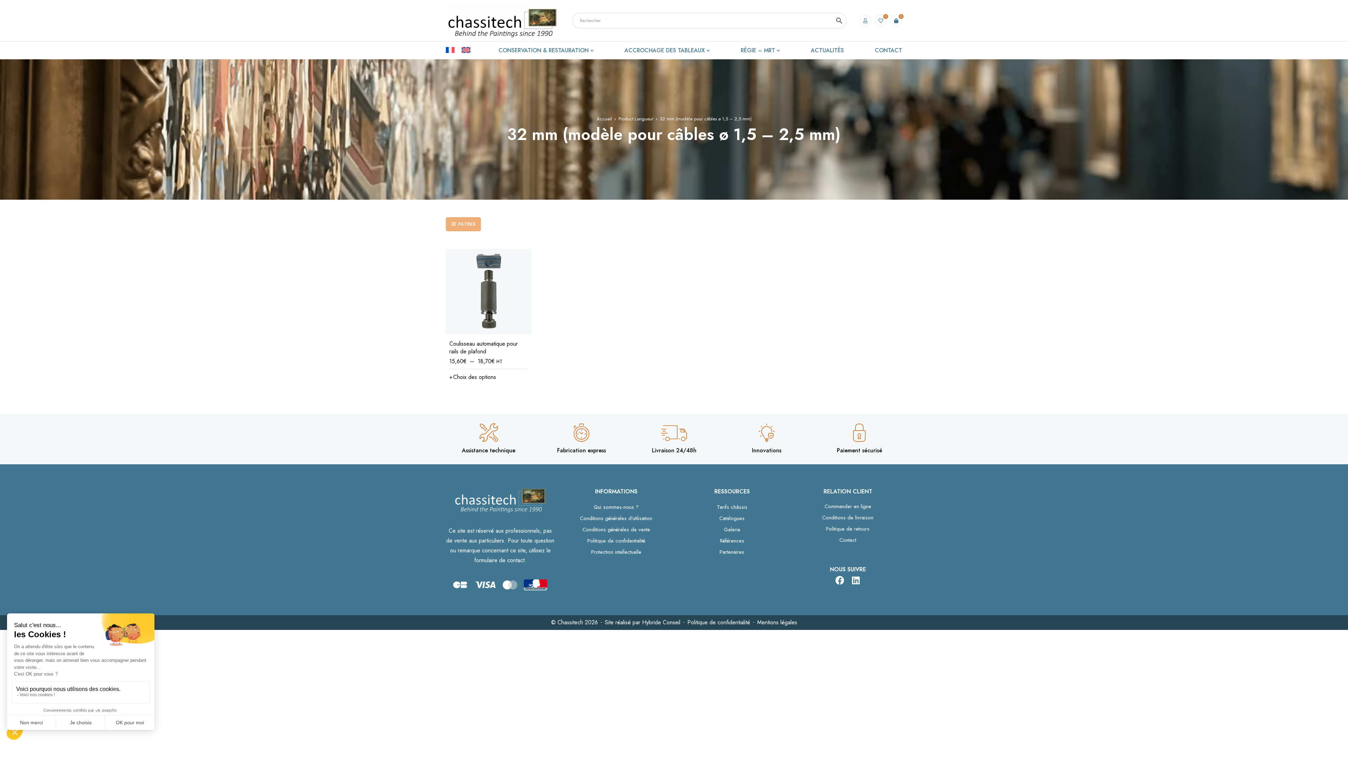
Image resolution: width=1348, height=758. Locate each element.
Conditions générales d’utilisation (616, 518)
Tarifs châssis (732, 507)
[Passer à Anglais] (466, 49)
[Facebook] (840, 580)
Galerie (732, 529)
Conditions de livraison (847, 517)
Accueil (604, 118)
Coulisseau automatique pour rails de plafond (483, 347)
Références (732, 541)
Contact (847, 540)
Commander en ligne (848, 506)
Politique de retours (848, 529)
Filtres (467, 224)
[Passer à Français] (454, 49)
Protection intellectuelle (616, 552)
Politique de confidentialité (616, 541)
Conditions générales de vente (616, 529)
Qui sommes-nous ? (616, 507)
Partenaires (732, 552)
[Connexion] (865, 21)
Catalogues (732, 518)
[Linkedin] (856, 580)
